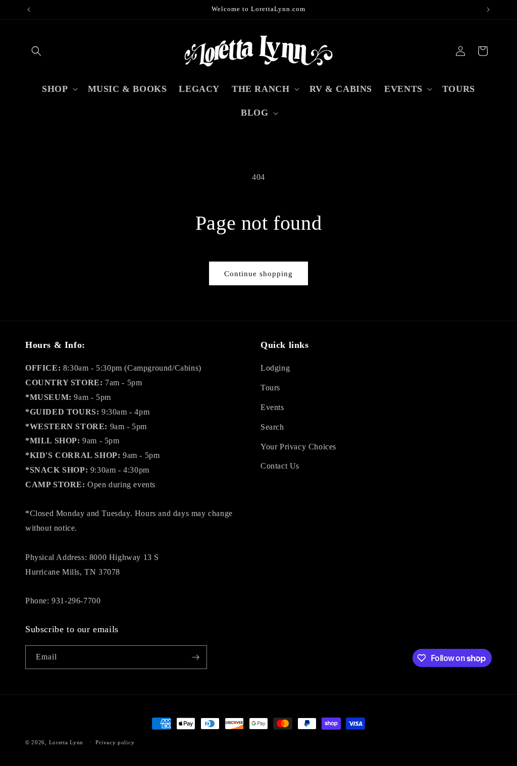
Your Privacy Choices (298, 446)
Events (272, 407)
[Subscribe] (195, 657)
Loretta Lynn (66, 742)
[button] (36, 51)
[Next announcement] (488, 9)
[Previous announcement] (29, 9)
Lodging (275, 368)
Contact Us (280, 466)
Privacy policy (114, 742)
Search (272, 427)
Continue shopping (258, 274)
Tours (270, 387)
